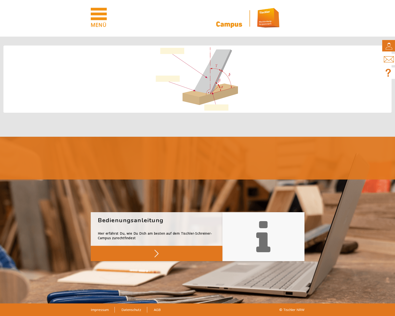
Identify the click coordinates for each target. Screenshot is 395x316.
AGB (157, 309)
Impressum (100, 309)
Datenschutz (131, 309)
